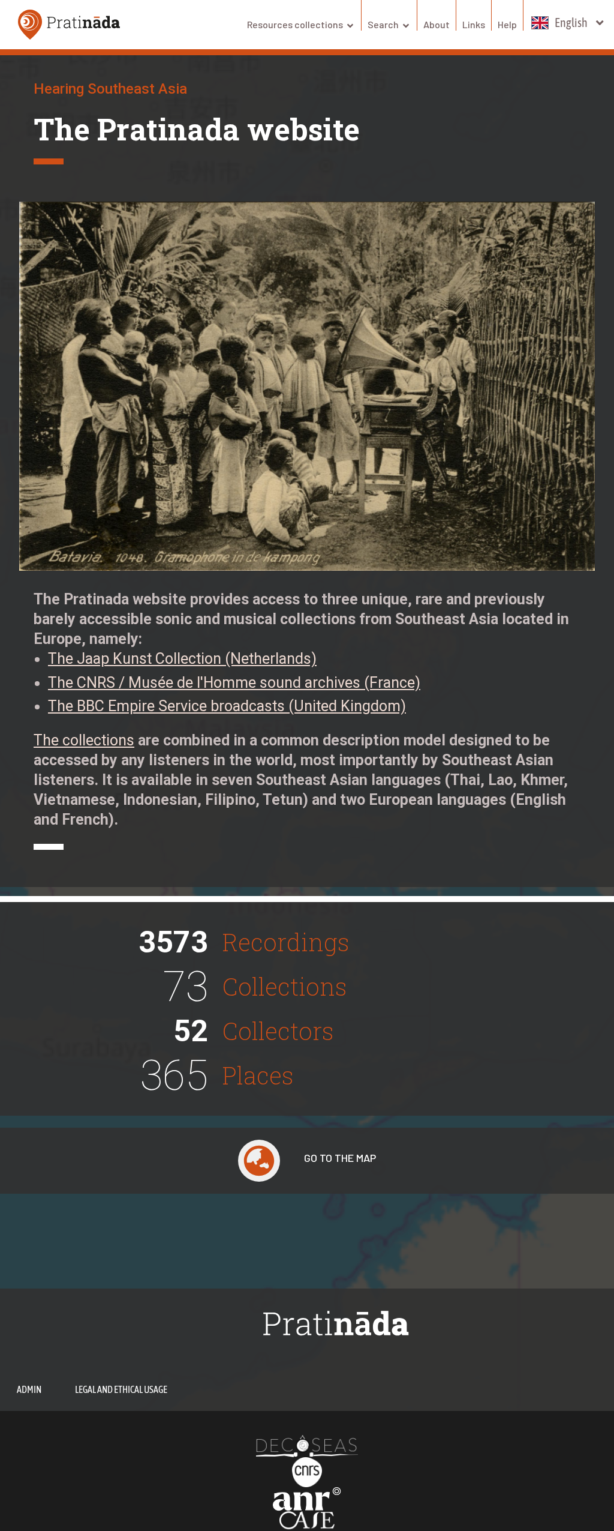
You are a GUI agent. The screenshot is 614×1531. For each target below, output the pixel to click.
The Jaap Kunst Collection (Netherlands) (182, 658)
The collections (84, 740)
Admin (29, 1389)
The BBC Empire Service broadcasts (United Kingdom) (227, 706)
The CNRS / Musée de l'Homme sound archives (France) (234, 682)
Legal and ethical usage (121, 1389)
